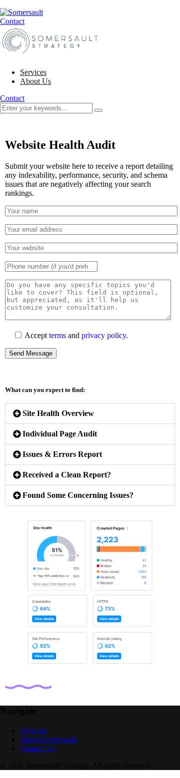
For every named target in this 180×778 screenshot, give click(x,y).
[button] (90, 413)
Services (33, 72)
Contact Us (38, 748)
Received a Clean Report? (66, 474)
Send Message (30, 353)
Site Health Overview (58, 413)
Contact (12, 21)
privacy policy (104, 335)
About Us (35, 81)
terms (57, 335)
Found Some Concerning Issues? (78, 495)
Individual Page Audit (59, 433)
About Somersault (48, 739)
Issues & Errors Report (62, 454)
